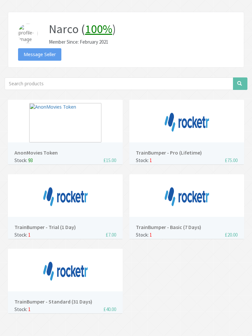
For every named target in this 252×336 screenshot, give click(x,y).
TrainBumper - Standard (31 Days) (53, 301)
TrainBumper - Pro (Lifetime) (169, 152)
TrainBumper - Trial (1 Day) (45, 227)
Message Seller (40, 54)
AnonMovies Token (36, 152)
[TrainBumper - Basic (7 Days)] (187, 197)
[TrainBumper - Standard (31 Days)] (65, 271)
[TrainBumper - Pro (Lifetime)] (187, 122)
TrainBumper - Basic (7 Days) (168, 227)
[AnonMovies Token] (65, 122)
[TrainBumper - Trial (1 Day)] (65, 197)
